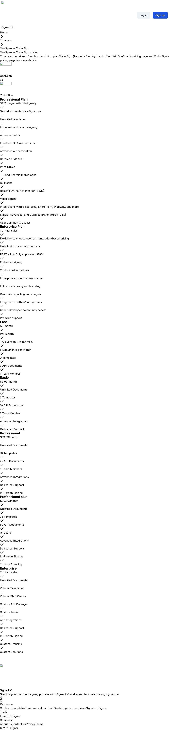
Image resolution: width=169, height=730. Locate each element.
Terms (39, 724)
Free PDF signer (10, 716)
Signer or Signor (96, 708)
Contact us (19, 724)
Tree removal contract (39, 708)
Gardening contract (66, 708)
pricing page (140, 56)
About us (6, 724)
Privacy (30, 724)
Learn (82, 708)
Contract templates (12, 708)
